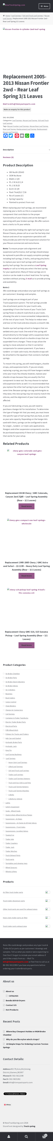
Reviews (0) (8, 157)
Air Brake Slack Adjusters (15, 682)
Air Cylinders (10, 690)
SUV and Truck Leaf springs (33, 15)
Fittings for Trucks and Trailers (17, 734)
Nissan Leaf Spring (30, 120)
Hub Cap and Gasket (13, 738)
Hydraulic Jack (11, 746)
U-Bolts (11, 795)
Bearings (9, 694)
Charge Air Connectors (14, 710)
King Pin (9, 750)
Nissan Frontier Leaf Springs (18, 126)
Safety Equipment (12, 807)
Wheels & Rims (11, 871)
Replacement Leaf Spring (26, 129)
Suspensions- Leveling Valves (17, 831)
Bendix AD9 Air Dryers (15, 1000)
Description (8, 149)
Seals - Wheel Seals (13, 811)
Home (8, 15)
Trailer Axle (10, 839)
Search (26, 1136)
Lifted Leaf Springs (15, 766)
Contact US (11, 1005)
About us (10, 991)
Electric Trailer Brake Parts (16, 722)
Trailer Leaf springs (15, 774)
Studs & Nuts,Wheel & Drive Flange (19, 815)
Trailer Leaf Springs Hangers (19, 778)
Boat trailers (10, 698)
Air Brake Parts (11, 677)
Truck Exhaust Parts (13, 855)
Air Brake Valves (12, 686)
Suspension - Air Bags (14, 819)
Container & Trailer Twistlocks (17, 718)
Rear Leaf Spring (9, 129)
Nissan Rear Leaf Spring (39, 126)
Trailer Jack (10, 847)
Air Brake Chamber (13, 673)
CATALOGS (13, 996)
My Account (9, 1136)
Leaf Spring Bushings (14, 754)
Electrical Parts (11, 726)
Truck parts (10, 859)
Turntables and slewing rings (16, 863)
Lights (8, 803)
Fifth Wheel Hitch (12, 730)
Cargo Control (11, 702)
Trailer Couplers (12, 843)
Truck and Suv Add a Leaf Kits (19, 783)
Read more (26, 506)
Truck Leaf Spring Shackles (18, 791)
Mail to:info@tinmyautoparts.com (19, 104)
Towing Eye (10, 835)
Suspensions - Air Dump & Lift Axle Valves (21, 823)
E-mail (29, 278)
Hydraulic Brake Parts (14, 742)
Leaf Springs (16, 15)
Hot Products (12, 1009)
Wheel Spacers (11, 867)
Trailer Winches (11, 851)
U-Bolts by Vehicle (15, 799)
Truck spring (29, 1126)
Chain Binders (11, 706)
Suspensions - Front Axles (15, 827)
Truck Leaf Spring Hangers (18, 787)
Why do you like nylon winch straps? (22, 1039)
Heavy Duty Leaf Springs (17, 762)
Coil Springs (10, 714)
